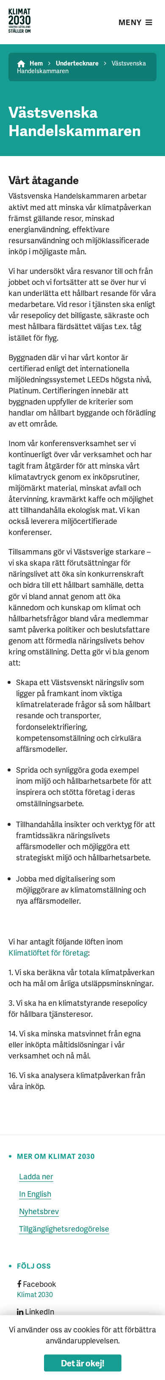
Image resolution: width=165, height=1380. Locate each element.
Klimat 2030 (35, 1294)
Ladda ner (36, 1176)
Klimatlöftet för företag (48, 952)
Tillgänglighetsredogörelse (64, 1228)
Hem (36, 63)
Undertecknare (77, 63)
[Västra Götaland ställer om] (19, 22)
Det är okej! (82, 1363)
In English (35, 1193)
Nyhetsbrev (39, 1211)
